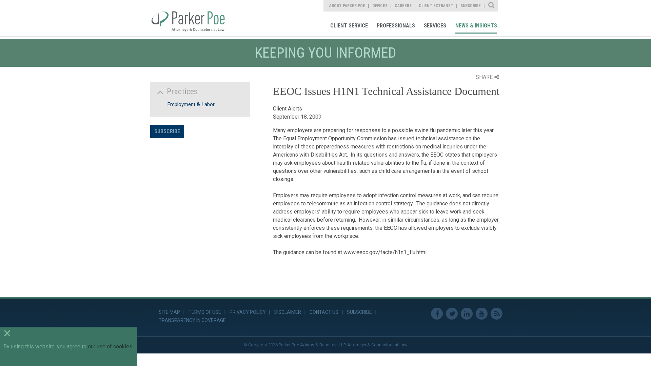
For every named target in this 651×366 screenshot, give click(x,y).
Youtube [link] (482, 314)
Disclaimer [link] (287, 312)
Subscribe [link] (470, 5)
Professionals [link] (396, 25)
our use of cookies (110, 346)
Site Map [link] (169, 312)
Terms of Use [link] (205, 312)
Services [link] (435, 25)
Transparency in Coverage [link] (192, 320)
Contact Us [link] (324, 312)
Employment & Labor (191, 104)
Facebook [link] (437, 314)
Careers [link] (403, 5)
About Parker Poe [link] (347, 5)
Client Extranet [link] (436, 5)
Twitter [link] (452, 314)
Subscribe (167, 131)
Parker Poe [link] (192, 18)
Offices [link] (380, 5)
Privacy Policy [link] (248, 312)
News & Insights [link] (476, 25)
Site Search (492, 6)
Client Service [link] (349, 25)
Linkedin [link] (467, 314)
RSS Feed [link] (496, 314)
